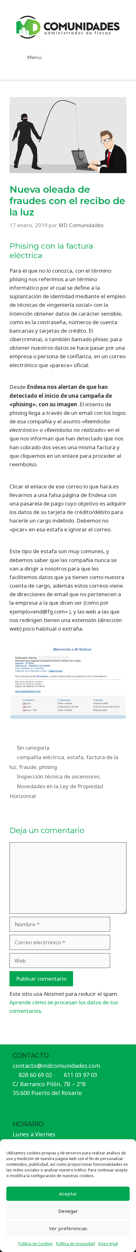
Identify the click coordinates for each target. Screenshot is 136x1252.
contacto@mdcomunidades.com (56, 1065)
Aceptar (68, 1193)
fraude (27, 767)
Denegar (68, 1211)
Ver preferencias (68, 1228)
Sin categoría (33, 747)
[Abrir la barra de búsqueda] (117, 62)
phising (48, 767)
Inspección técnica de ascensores (58, 776)
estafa (75, 757)
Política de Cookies (35, 1243)
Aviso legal (108, 1243)
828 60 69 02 (35, 1075)
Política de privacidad (75, 1243)
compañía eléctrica (40, 757)
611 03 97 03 (80, 1075)
